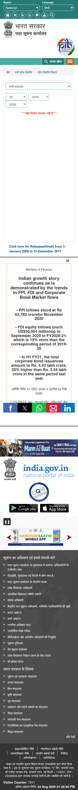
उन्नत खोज (55, 61)
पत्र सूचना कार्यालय (30, 33)
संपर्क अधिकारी (15, 600)
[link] (39, 447)
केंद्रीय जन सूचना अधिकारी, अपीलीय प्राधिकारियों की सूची (39, 606)
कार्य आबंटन (14, 618)
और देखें (70, 736)
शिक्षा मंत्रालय (15, 713)
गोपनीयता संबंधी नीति (52, 749)
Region (7, 2)
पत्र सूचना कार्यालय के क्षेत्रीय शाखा (27, 581)
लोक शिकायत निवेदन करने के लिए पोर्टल (29, 655)
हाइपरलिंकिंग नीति (24, 749)
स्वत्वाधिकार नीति (20, 753)
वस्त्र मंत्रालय (15, 682)
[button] (29, 14)
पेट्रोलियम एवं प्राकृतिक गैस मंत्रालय (27, 725)
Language (48, 2)
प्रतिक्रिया (49, 757)
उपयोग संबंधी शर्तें (45, 753)
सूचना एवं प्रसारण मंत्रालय (22, 676)
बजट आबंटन (14, 612)
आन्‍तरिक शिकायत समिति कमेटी (24, 594)
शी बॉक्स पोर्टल (15, 661)
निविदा (64, 753)
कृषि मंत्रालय (15, 694)
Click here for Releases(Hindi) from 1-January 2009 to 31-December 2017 (37, 248)
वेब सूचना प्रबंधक (17, 649)
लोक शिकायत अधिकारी (20, 587)
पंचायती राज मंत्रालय (19, 719)
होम (8, 72)
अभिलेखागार (29, 757)
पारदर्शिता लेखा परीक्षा (19, 630)
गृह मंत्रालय (14, 700)
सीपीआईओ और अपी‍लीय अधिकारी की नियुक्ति (32, 637)
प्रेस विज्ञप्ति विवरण (47, 72)
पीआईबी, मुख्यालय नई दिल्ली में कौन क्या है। (31, 575)
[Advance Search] (52, 14)
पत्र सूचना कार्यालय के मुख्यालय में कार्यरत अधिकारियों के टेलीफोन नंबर (38, 567)
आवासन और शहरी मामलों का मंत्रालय (28, 706)
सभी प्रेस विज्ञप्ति (23, 72)
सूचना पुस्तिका (15, 643)
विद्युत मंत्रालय (15, 731)
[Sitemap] (44, 14)
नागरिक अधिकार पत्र (19, 624)
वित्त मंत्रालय (14, 688)
